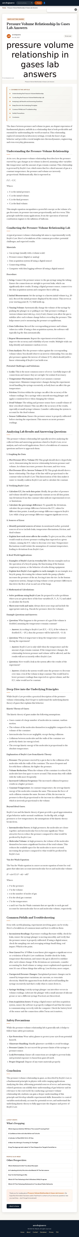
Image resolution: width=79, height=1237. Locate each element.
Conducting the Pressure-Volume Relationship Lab (28, 97)
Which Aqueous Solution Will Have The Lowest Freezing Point (28, 1129)
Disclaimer (43, 1232)
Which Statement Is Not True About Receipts (23, 1166)
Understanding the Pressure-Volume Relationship (28, 93)
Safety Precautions (18, 113)
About (28, 1232)
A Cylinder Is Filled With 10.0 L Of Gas (20, 1138)
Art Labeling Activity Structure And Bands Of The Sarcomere (28, 1170)
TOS (57, 1232)
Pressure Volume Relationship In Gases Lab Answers (46, 1193)
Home (22, 1232)
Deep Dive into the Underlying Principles (24, 105)
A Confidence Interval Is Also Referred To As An (24, 1133)
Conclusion (15, 117)
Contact (35, 1232)
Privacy (51, 1232)
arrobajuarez (8, 3)
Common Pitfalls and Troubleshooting (24, 109)
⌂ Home (38, 3)
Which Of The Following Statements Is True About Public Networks (30, 1184)
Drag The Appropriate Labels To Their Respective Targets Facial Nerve (32, 1147)
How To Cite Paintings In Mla (17, 1175)
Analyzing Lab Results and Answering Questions (27, 101)
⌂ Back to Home (14, 1206)
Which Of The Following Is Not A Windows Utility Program (27, 1179)
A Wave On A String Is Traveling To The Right (23, 1142)
